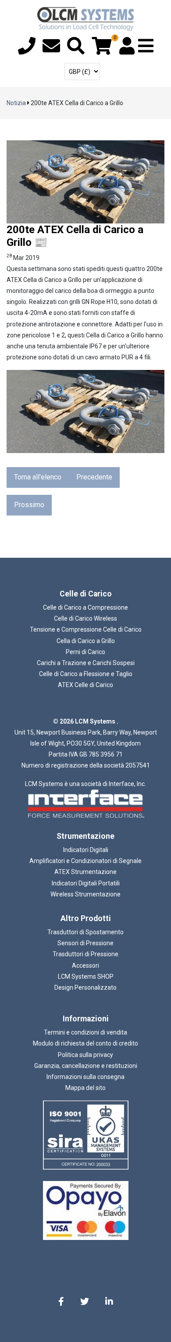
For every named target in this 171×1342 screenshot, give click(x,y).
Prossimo (29, 505)
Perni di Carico (85, 651)
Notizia (16, 102)
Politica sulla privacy (85, 1054)
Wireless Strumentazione (85, 894)
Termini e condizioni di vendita (85, 1032)
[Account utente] (127, 50)
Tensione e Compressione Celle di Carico (86, 629)
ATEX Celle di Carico (85, 684)
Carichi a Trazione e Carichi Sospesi (86, 662)
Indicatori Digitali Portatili (86, 883)
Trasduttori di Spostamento (85, 932)
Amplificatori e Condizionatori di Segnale (85, 860)
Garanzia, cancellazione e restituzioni (85, 1065)
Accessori (85, 965)
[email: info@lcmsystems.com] (51, 50)
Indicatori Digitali (85, 849)
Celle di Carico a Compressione (85, 607)
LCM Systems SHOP (86, 976)
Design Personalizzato (85, 987)
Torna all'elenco (37, 477)
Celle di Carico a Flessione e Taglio (85, 673)
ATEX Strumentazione (85, 871)
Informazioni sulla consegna (85, 1076)
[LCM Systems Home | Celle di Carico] (85, 19)
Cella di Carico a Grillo (86, 640)
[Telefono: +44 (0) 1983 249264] (27, 50)
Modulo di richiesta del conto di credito (85, 1043)
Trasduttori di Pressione (85, 954)
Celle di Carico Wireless (85, 618)
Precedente (94, 477)
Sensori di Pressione (85, 943)
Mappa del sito (85, 1087)
